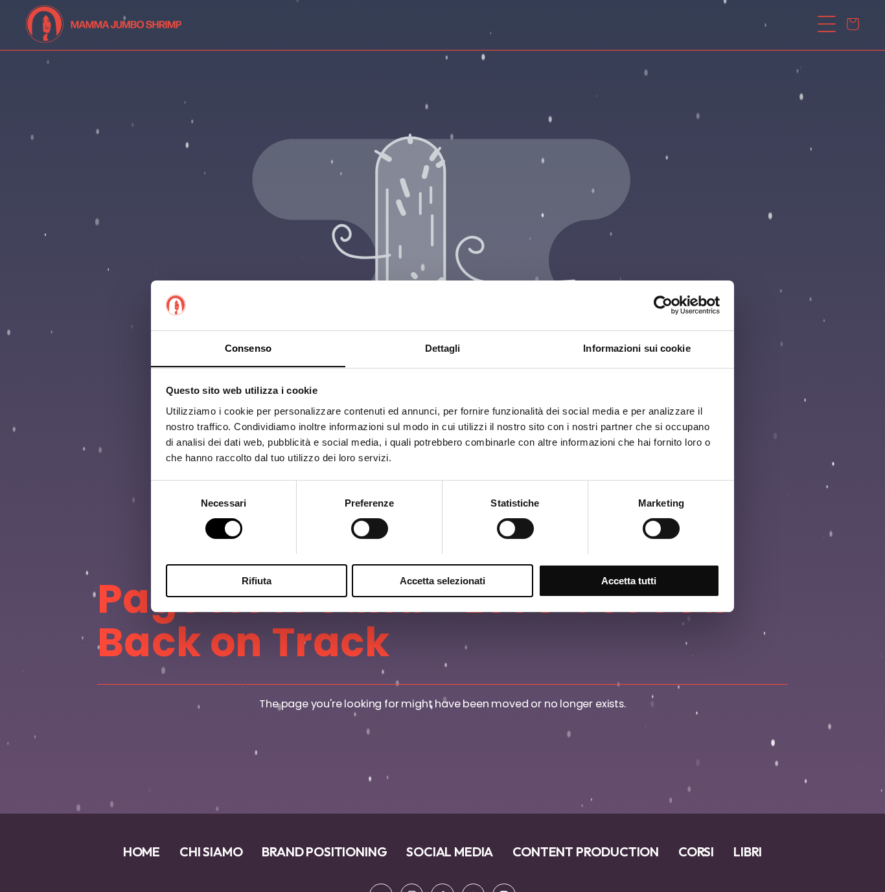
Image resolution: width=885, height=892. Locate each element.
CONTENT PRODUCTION (585, 851)
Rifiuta (256, 580)
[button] (438, 24)
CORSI (696, 851)
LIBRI (747, 851)
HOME (141, 851)
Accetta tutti (628, 580)
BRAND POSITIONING (324, 851)
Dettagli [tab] (443, 347)
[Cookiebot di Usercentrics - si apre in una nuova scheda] (663, 305)
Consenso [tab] (248, 347)
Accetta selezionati (442, 580)
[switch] (369, 528)
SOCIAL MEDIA (449, 851)
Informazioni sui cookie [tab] (636, 347)
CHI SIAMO (210, 851)
